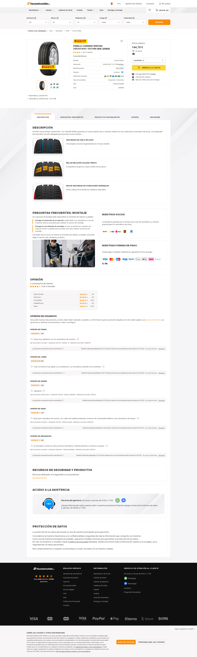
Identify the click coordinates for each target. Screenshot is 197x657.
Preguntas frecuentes (71, 117)
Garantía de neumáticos (72, 573)
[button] (151, 349)
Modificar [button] (121, 64)
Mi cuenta (166, 3)
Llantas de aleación (101, 581)
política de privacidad (78, 541)
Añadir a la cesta (150, 68)
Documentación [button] (39, 478)
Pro (119, 3)
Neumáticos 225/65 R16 (38, 95)
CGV (64, 593)
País (64, 597)
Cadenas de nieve (65, 10)
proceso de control (153, 320)
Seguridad (155, 117)
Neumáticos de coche (102, 573)
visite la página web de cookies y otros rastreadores (72, 651)
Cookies (66, 605)
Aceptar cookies (126, 642)
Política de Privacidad (71, 601)
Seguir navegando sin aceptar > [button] (185, 629)
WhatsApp (132, 578)
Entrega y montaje (115, 10)
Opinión (135, 117)
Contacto (150, 3)
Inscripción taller (69, 585)
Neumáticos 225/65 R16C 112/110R (42, 98)
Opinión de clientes (133, 3)
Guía (101, 10)
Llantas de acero (100, 577)
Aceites (80, 10)
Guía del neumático (70, 577)
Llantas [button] (49, 10)
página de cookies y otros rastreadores (88, 647)
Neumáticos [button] (34, 10)
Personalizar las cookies (151, 642)
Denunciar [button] (162, 349)
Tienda (90, 10)
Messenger (132, 583)
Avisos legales (68, 589)
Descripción (43, 117)
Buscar (159, 22)
